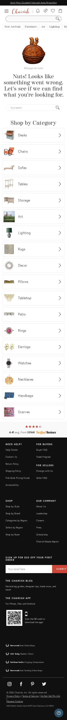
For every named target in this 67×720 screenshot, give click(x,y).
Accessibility (12, 485)
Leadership (41, 513)
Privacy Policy (13, 696)
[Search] (57, 19)
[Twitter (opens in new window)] (44, 683)
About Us (41, 506)
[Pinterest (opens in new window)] (33, 683)
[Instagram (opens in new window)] (9, 683)
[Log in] (31, 11)
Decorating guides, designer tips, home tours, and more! (31, 588)
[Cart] (60, 11)
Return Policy (12, 463)
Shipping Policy (13, 471)
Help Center (12, 449)
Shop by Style (13, 506)
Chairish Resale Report (47, 541)
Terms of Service (30, 696)
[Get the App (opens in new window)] (14, 618)
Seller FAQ (41, 478)
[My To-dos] (38, 11)
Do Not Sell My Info (50, 696)
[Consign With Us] (45, 11)
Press (39, 527)
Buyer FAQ (41, 449)
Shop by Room (13, 534)
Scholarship (42, 534)
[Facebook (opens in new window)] (21, 683)
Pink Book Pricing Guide (18, 478)
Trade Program (43, 456)
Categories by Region (16, 520)
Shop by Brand (13, 513)
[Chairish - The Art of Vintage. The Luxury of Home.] (20, 11)
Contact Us (11, 456)
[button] (7, 11)
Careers (40, 520)
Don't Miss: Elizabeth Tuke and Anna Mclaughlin (33, 2)
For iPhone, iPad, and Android (20, 603)
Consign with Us (44, 471)
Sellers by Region (14, 527)
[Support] (58, 713)
